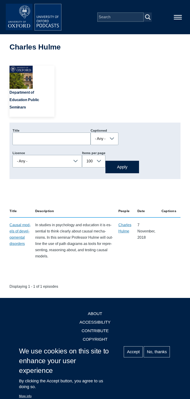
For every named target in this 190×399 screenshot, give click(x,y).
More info (25, 396)
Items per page (93, 153)
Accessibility (95, 322)
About (95, 313)
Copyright (95, 339)
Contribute (95, 330)
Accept (133, 352)
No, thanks (157, 352)
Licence (19, 153)
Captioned (99, 130)
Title (16, 130)
